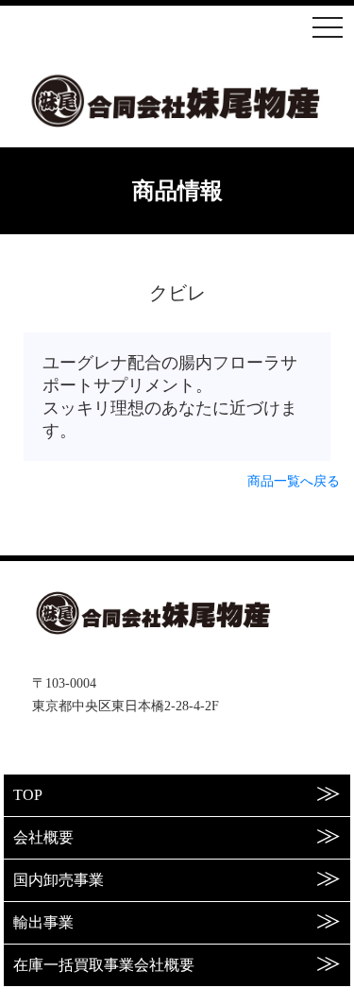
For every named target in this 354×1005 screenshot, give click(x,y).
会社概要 (43, 837)
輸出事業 (43, 922)
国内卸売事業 (58, 880)
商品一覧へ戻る (293, 481)
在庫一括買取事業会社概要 (103, 965)
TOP (27, 795)
